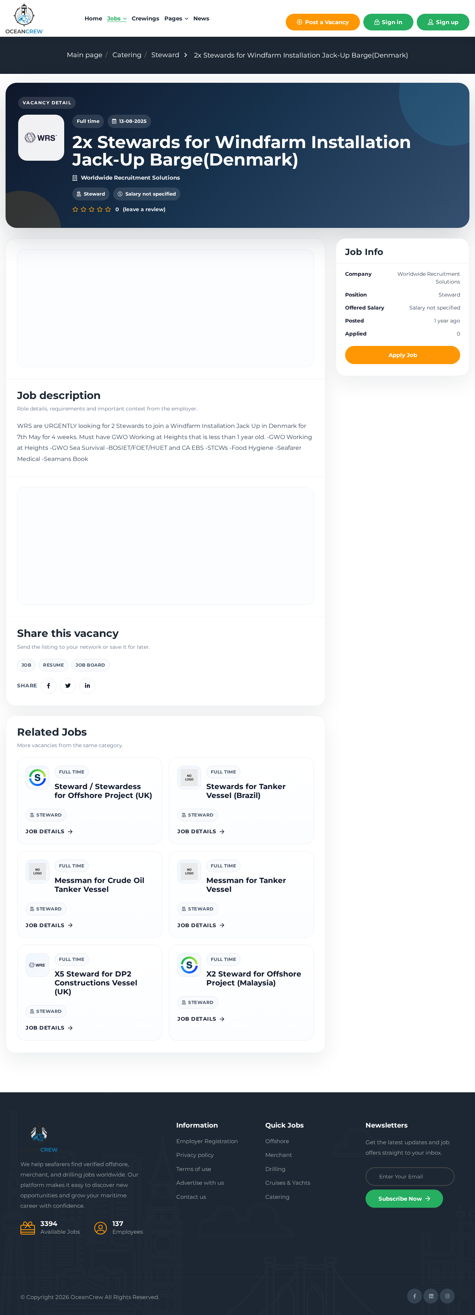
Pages (174, 18)
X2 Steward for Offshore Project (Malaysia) (253, 978)
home (93, 18)
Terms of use (193, 1168)
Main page (84, 55)
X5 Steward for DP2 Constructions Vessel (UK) (96, 982)
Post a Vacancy (326, 22)
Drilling (275, 1168)
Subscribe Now (401, 1198)
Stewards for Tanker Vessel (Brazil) (246, 791)
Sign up (446, 22)
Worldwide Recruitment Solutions (130, 177)
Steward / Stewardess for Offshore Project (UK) (103, 791)
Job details (45, 831)
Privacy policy (195, 1154)
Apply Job (403, 355)
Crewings (145, 18)
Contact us (191, 1196)
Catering (126, 55)
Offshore (277, 1141)
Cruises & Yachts (287, 1182)
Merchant (278, 1154)
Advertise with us (200, 1182)
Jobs (114, 18)
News (201, 18)
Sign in (391, 22)
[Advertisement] (165, 308)
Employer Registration (207, 1141)
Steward (165, 55)
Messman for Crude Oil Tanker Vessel (99, 885)
